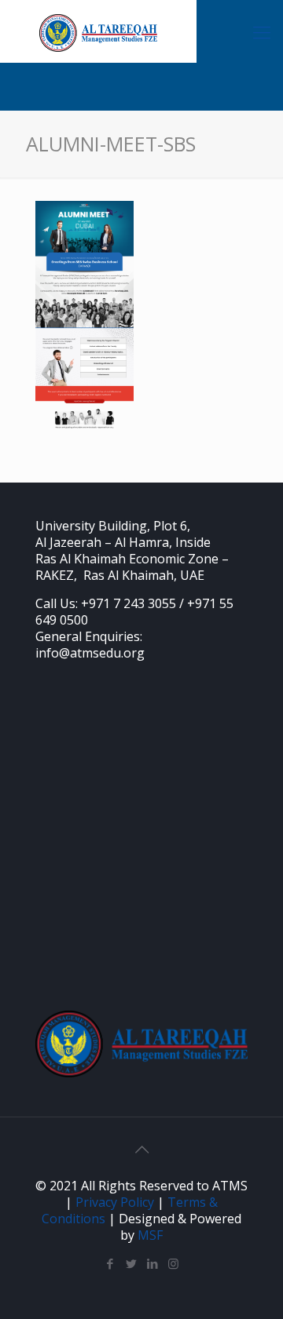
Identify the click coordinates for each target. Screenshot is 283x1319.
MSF (150, 1235)
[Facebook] (109, 1263)
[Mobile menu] (261, 31)
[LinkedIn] (152, 1263)
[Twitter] (131, 1263)
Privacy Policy (114, 1202)
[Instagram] (173, 1263)
